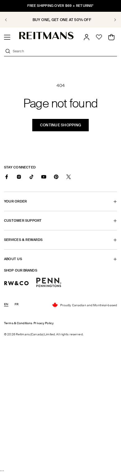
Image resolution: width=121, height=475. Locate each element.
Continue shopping (60, 125)
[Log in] (86, 37)
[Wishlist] (99, 37)
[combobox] (64, 51)
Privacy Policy (44, 323)
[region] (60, 19)
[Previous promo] (9, 20)
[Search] (7, 51)
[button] (7, 37)
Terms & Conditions (18, 323)
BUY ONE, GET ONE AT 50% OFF (60, 20)
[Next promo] (111, 20)
